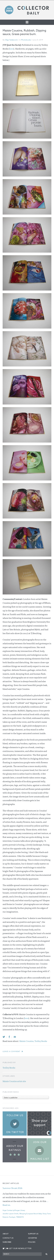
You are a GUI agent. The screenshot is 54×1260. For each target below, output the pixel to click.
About (6, 1233)
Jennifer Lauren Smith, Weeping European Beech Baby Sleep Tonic (27, 1213)
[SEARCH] (46, 1254)
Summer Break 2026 (12, 1188)
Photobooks (26, 40)
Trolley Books (40, 1041)
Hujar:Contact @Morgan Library (14, 1210)
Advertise (32, 1238)
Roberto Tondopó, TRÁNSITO (13, 1217)
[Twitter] (4, 1037)
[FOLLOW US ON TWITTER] (4, 1248)
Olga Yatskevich (11, 40)
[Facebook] (9, 1037)
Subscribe (7, 1242)
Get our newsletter (18, 1248)
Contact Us (8, 1238)
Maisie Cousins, (26, 1041)
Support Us (33, 1233)
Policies (31, 1242)
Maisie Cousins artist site (14, 1081)
